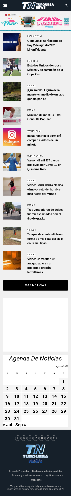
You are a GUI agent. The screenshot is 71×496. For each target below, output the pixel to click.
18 (26, 403)
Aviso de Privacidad (19, 471)
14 (54, 396)
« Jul (7, 424)
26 (35, 411)
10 (16, 396)
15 (63, 396)
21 (54, 403)
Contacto (36, 480)
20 (44, 403)
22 (63, 403)
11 (26, 396)
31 (16, 418)
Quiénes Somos (54, 475)
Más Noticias (35, 285)
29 (63, 411)
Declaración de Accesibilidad (47, 471)
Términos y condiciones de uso (26, 475)
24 (16, 411)
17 (16, 403)
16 (7, 403)
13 (44, 396)
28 (54, 411)
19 (35, 403)
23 (7, 411)
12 (35, 396)
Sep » (20, 424)
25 (26, 411)
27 (44, 411)
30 (7, 418)
